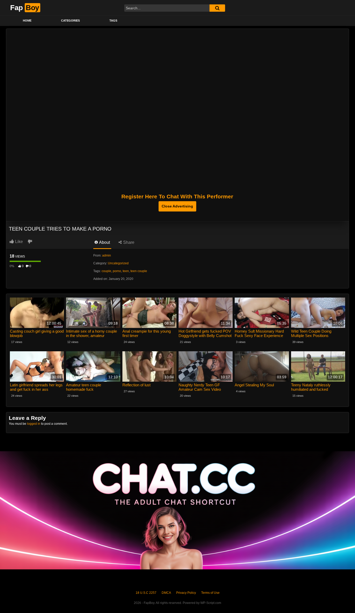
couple (106, 271)
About (104, 242)
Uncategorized (118, 263)
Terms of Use (210, 593)
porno (117, 271)
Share (128, 242)
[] (217, 8)
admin (106, 255)
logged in (33, 424)
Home (27, 20)
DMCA (166, 593)
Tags (113, 20)
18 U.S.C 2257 (146, 593)
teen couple (138, 271)
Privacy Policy (186, 593)
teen (126, 271)
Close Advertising (177, 206)
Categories (70, 20)
